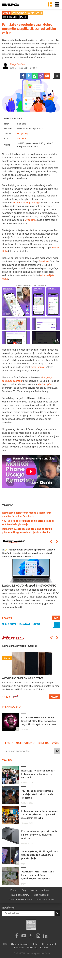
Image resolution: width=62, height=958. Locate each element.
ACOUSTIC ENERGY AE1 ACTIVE (22, 678)
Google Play (22, 133)
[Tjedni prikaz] (50, 5)
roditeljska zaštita (10, 17)
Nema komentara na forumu (21, 623)
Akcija (54, 696)
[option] (31, 584)
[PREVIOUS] (51, 541)
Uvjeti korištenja (19, 944)
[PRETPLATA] (57, 913)
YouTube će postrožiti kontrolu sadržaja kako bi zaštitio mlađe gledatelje (28, 522)
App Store (21, 138)
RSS (5, 944)
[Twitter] (29, 76)
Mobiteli (39, 13)
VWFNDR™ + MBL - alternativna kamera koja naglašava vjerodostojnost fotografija (37, 875)
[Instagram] (38, 936)
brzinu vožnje (38, 367)
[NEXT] (57, 541)
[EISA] (31, 925)
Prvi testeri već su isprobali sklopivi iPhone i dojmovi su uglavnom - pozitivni (39, 834)
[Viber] (41, 76)
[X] (31, 936)
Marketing (32, 947)
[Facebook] (23, 76)
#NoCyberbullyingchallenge (25, 202)
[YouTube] (24, 936)
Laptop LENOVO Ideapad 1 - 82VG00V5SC (29, 585)
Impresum (19, 947)
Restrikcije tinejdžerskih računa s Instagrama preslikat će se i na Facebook (26, 514)
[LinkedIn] (45, 936)
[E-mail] (47, 76)
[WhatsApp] (35, 76)
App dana (6, 13)
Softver (31, 13)
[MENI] (57, 5)
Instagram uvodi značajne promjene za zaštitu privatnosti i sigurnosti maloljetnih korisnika (27, 530)
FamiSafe (44, 261)
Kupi (55, 617)
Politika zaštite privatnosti (43, 944)
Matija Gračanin (18, 64)
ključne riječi (44, 384)
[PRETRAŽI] (57, 751)
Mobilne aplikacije (19, 13)
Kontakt (44, 947)
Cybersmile (31, 219)
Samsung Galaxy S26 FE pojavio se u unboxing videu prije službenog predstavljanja (39, 855)
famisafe (23, 17)
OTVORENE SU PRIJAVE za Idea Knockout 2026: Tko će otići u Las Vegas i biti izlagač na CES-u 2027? (38, 721)
